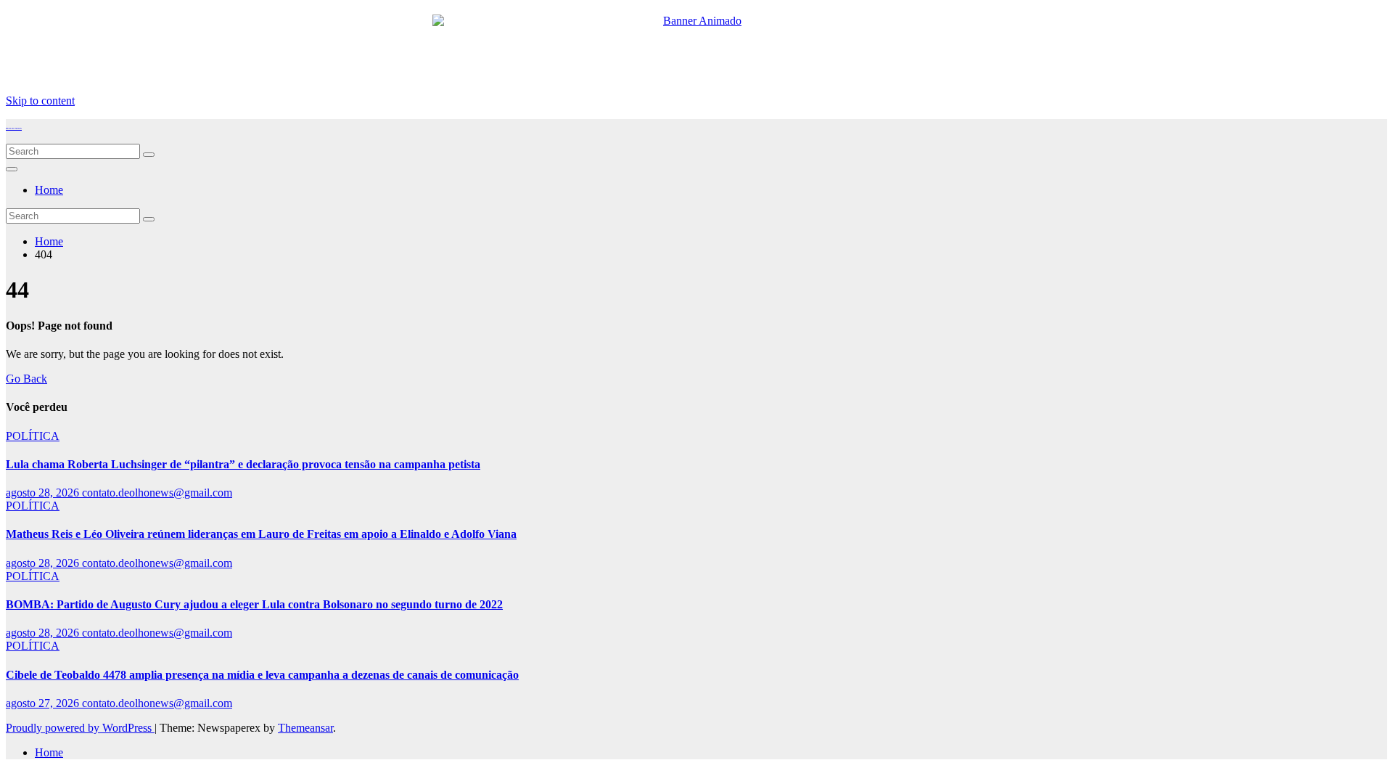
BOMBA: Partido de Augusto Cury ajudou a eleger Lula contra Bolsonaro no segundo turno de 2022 (254, 604)
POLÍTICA (32, 436)
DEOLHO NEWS (14, 128)
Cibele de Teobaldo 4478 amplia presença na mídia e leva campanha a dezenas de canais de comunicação (262, 675)
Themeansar (305, 728)
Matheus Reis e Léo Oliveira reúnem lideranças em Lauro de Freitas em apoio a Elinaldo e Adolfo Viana (261, 534)
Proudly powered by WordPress (80, 728)
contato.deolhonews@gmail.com (157, 492)
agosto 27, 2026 (44, 703)
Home (49, 190)
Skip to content (40, 100)
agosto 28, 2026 (44, 492)
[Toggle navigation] (11, 169)
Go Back (26, 378)
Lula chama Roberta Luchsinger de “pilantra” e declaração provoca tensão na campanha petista (243, 464)
